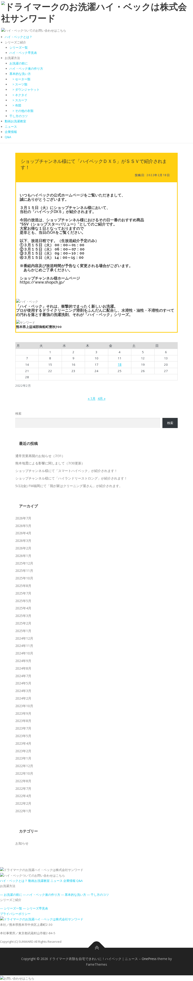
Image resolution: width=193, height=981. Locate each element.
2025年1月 (23, 631)
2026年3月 (23, 540)
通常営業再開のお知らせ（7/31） (40, 456)
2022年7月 (23, 788)
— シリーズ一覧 (11, 908)
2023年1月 (23, 758)
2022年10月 (24, 773)
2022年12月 (24, 766)
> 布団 (15, 105)
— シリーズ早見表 (35, 908)
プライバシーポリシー (15, 914)
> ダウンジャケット (24, 89)
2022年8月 (23, 781)
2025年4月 (23, 608)
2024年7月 (23, 676)
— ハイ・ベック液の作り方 (41, 894)
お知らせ (21, 843)
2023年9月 (23, 713)
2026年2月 (23, 548)
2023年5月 (23, 736)
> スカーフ (18, 100)
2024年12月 (24, 638)
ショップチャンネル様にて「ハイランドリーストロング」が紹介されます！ (71, 478)
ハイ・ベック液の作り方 (26, 68)
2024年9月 (23, 660)
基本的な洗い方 (20, 74)
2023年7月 (23, 728)
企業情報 (11, 132)
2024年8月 (23, 668)
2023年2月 (23, 751)
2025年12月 (24, 563)
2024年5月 (23, 683)
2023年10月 (24, 706)
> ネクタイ (18, 95)
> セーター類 (19, 79)
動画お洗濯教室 (15, 121)
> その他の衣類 (21, 111)
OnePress (149, 958)
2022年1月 (23, 811)
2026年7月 (23, 518)
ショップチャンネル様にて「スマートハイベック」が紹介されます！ (66, 470)
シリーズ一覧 (18, 47)
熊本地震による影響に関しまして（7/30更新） (50, 463)
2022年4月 (23, 796)
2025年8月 (23, 585)
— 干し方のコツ (98, 894)
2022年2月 (23, 803)
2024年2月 (23, 698)
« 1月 (92, 398)
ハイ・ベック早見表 (23, 53)
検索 (18, 413)
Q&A (8, 137)
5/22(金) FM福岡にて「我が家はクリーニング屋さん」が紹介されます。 (68, 486)
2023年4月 (23, 743)
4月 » (101, 398)
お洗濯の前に (18, 63)
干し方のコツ (18, 116)
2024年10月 (24, 653)
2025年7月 (23, 593)
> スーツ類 (18, 84)
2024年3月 (23, 690)
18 (119, 364)
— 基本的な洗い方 (73, 894)
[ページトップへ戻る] (96, 947)
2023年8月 (23, 720)
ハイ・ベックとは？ (18, 37)
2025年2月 (23, 623)
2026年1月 (23, 555)
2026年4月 (23, 533)
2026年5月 (23, 525)
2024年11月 (24, 645)
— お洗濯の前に (11, 894)
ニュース (11, 126)
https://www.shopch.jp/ (42, 282)
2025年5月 (23, 601)
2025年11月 (24, 570)
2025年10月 (24, 578)
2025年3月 (23, 615)
